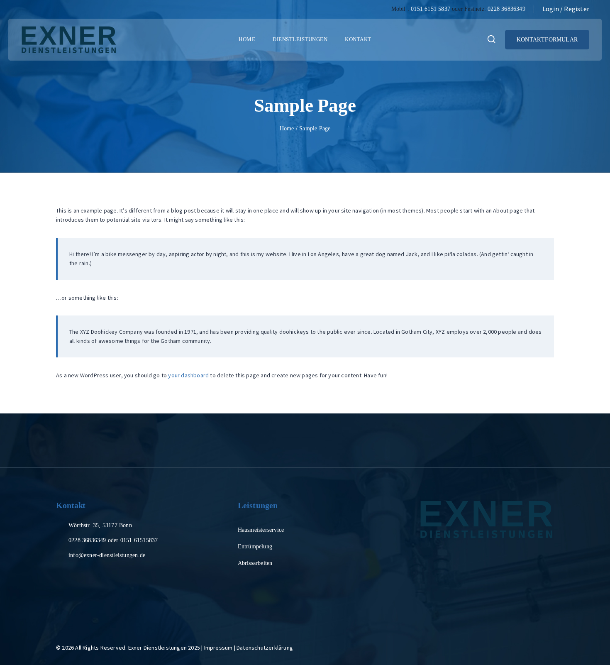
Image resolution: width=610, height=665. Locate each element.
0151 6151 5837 (430, 9)
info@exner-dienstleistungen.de (106, 555)
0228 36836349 (506, 9)
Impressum (218, 647)
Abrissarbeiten (255, 563)
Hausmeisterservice (261, 530)
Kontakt (358, 39)
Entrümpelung (255, 546)
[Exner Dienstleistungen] (69, 40)
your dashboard (188, 375)
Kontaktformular (547, 40)
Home (247, 39)
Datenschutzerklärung (265, 647)
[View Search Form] (491, 39)
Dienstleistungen (300, 39)
